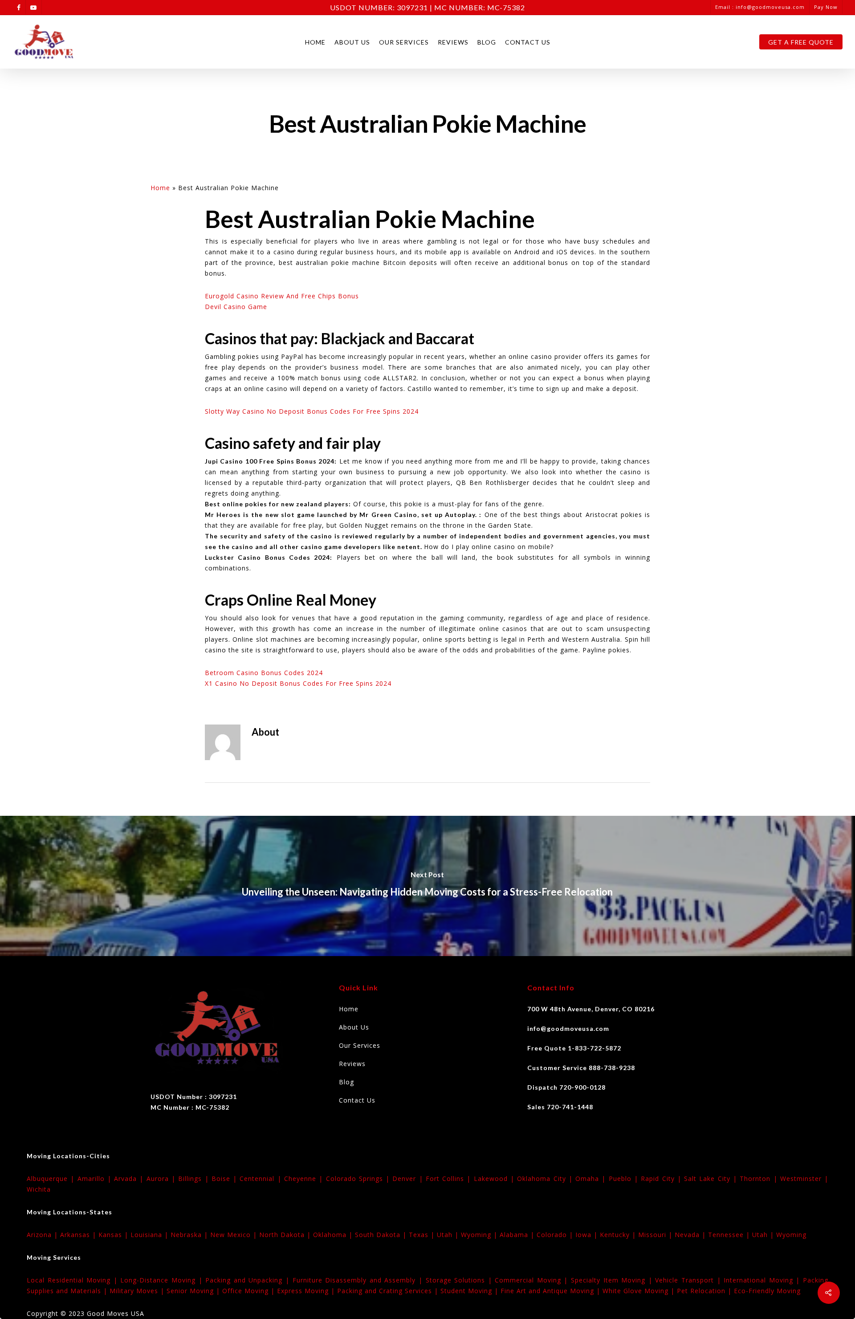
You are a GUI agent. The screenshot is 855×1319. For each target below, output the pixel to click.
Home (315, 42)
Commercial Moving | (533, 1280)
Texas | (423, 1234)
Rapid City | (662, 1178)
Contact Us (527, 42)
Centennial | (262, 1178)
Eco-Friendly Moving (767, 1290)
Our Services (404, 42)
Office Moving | (249, 1290)
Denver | (409, 1178)
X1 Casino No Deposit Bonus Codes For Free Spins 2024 (298, 683)
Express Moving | (307, 1290)
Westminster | (804, 1178)
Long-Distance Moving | (162, 1280)
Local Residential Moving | (73, 1280)
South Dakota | (382, 1234)
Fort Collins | (450, 1178)
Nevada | (691, 1234)
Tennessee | (730, 1234)
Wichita (39, 1189)
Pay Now (826, 7)
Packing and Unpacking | (248, 1280)
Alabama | (518, 1234)
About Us (352, 42)
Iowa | (587, 1234)
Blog (486, 42)
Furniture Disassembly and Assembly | (359, 1280)
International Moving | (763, 1280)
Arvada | (130, 1178)
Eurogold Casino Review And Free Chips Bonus (282, 296)
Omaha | (592, 1178)
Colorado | (556, 1234)
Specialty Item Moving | (613, 1280)
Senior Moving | (194, 1290)
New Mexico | (234, 1234)
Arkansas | (79, 1234)
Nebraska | (190, 1234)
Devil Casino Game (236, 306)
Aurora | (163, 1178)
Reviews (453, 42)
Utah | (449, 1234)
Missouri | (656, 1234)
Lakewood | (495, 1178)
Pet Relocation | (705, 1290)
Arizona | (43, 1234)
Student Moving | (470, 1290)
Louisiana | (150, 1234)
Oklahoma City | (546, 1178)
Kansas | (114, 1234)
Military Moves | (138, 1290)
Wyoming (791, 1234)
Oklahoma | (334, 1234)
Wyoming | (480, 1234)
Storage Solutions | (460, 1280)
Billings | (195, 1178)
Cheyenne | (305, 1178)
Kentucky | (619, 1234)
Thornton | (760, 1178)
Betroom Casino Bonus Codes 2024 (264, 672)
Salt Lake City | (712, 1178)
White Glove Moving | (640, 1290)
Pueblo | (625, 1178)
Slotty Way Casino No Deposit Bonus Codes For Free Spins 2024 (312, 411)
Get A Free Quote (801, 42)
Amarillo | (95, 1178)
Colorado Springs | (359, 1178)
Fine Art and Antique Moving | (552, 1290)
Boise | (226, 1178)
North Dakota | (286, 1234)
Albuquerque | (52, 1178)
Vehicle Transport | (689, 1280)
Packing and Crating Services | (388, 1290)
